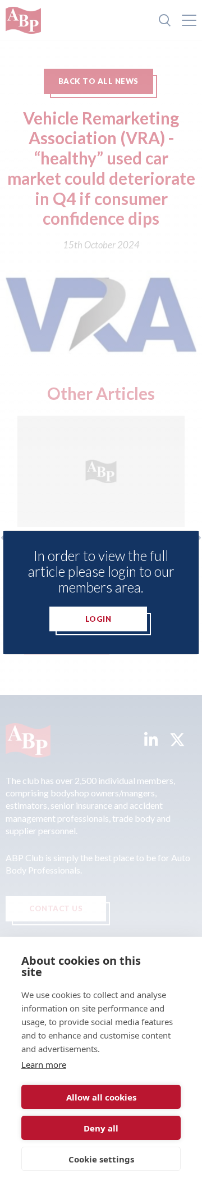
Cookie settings (101, 1159)
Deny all (101, 1128)
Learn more (43, 1064)
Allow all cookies (101, 1097)
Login (98, 618)
